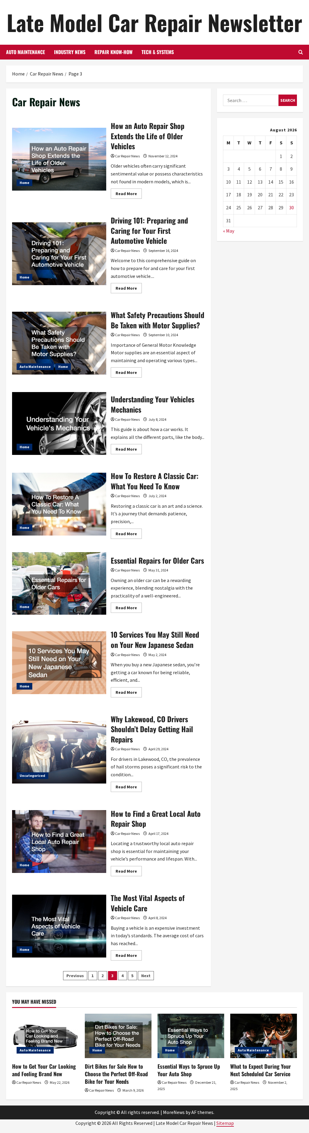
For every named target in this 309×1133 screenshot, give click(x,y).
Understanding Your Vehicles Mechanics (59, 423)
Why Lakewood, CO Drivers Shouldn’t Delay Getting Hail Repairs (59, 752)
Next (146, 975)
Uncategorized (32, 775)
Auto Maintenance (25, 52)
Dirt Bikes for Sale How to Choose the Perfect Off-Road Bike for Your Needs (116, 1073)
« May (228, 231)
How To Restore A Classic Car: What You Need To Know (59, 504)
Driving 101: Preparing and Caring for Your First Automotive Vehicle (59, 253)
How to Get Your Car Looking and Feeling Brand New (44, 1070)
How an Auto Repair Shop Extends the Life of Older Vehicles (59, 159)
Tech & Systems (158, 52)
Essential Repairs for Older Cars (59, 583)
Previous (75, 975)
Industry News (69, 52)
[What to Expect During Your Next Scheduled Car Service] (263, 1036)
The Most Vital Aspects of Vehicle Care (59, 926)
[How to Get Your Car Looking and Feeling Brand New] (45, 1036)
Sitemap (225, 1123)
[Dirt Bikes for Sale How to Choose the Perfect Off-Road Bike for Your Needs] (118, 1036)
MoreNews (174, 1112)
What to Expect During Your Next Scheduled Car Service (260, 1070)
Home (24, 182)
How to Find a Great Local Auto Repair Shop (59, 841)
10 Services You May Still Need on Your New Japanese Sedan (59, 662)
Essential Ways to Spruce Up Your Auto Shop (189, 1070)
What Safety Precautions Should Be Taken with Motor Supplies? (59, 343)
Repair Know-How (113, 52)
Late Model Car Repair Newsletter (154, 22)
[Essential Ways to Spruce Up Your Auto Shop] (191, 1036)
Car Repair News (127, 156)
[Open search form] (300, 52)
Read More (129, 195)
